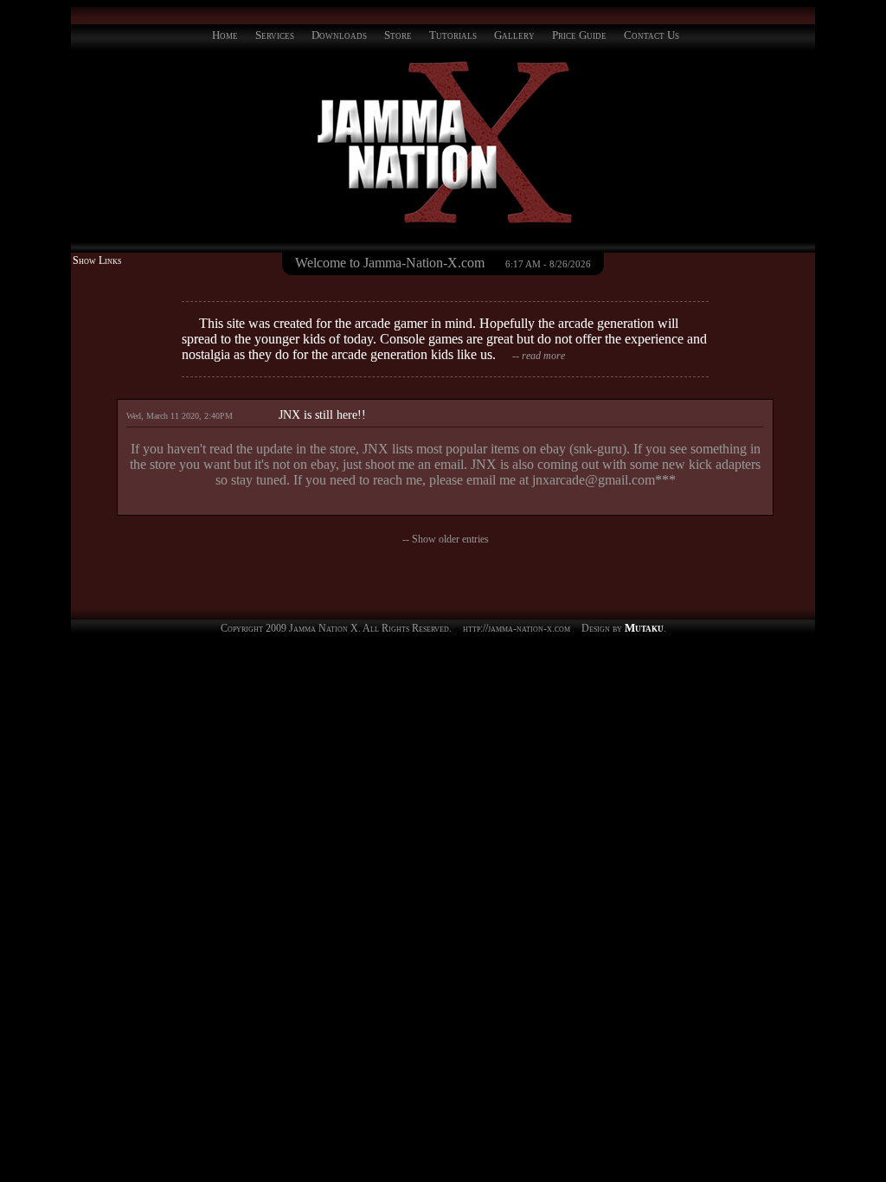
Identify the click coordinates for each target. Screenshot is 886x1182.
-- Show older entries (445, 539)
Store (398, 35)
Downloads (339, 35)
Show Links (97, 260)
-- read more (538, 356)
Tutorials (453, 35)
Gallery (514, 35)
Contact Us (651, 35)
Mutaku (644, 627)
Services (274, 35)
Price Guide (579, 35)
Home (225, 35)
